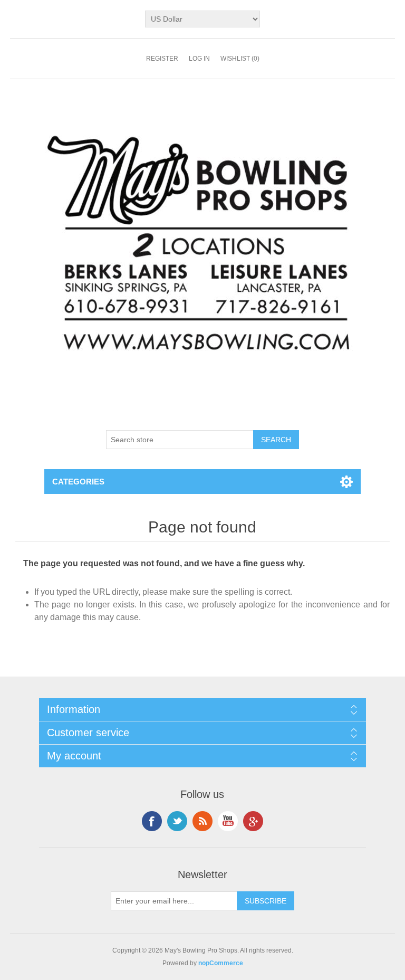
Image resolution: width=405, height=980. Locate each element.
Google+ (253, 821)
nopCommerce (220, 963)
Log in (199, 58)
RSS (202, 821)
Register (162, 58)
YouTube (228, 821)
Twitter (177, 821)
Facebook (152, 821)
